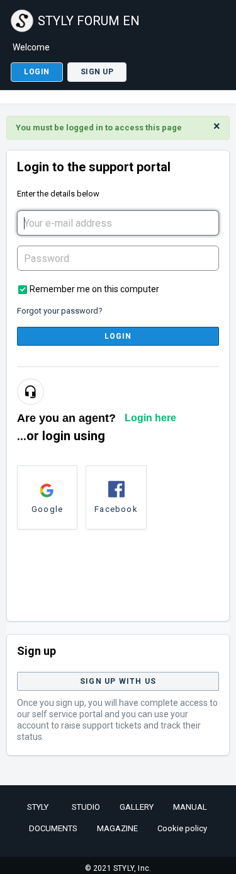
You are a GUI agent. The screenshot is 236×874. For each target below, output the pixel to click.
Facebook (116, 509)
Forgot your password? (60, 310)
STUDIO (86, 807)
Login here (150, 417)
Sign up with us (118, 681)
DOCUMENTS (53, 828)
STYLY (37, 807)
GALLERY (137, 807)
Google (47, 509)
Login (118, 336)
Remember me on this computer (94, 289)
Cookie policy (182, 828)
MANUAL (190, 807)
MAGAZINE (117, 828)
